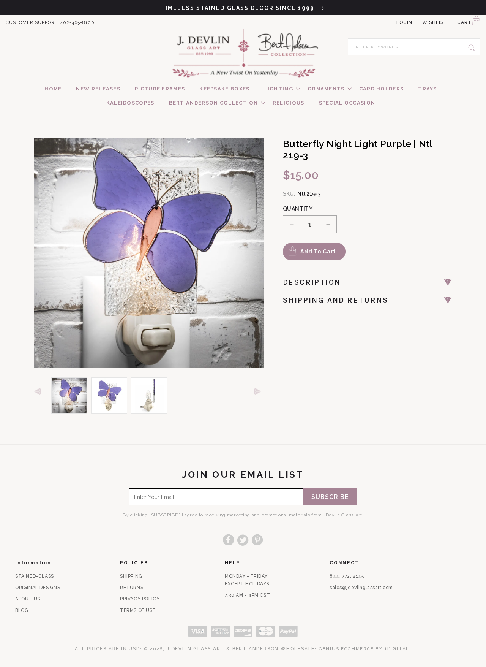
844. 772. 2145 (347, 576)
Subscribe (330, 497)
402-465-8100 (77, 22)
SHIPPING (131, 576)
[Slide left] (39, 392)
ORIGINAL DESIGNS (37, 587)
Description (312, 282)
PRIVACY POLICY (139, 599)
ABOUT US (27, 599)
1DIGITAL (396, 648)
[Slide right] (259, 392)
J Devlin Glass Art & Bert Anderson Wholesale (241, 648)
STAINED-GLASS (34, 576)
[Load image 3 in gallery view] (149, 395)
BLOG (21, 610)
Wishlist (434, 22)
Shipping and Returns (335, 300)
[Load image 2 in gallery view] (109, 395)
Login (404, 22)
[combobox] (414, 46)
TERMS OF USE (137, 610)
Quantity (297, 209)
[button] (278, 89)
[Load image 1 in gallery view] (69, 395)
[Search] (471, 47)
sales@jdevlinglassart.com (361, 587)
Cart (464, 22)
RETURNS (131, 587)
